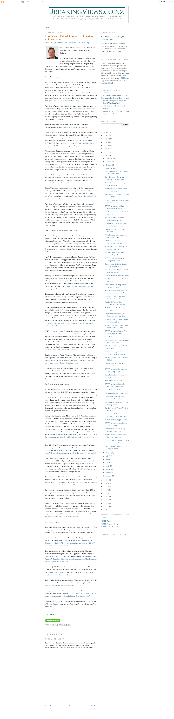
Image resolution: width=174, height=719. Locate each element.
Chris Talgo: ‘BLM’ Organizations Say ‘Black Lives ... (117, 341)
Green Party (67, 42)
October (109, 165)
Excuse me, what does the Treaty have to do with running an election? (115, 99)
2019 (106, 480)
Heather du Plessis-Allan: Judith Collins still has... (116, 189)
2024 (106, 142)
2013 (106, 500)
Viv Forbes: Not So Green (114, 380)
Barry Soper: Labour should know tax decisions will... (116, 376)
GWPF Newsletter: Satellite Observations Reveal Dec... (115, 314)
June (107, 459)
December (109, 158)
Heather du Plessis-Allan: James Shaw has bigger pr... (116, 435)
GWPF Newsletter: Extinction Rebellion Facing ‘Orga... (115, 397)
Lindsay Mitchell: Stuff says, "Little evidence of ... (115, 297)
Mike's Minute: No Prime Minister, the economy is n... (117, 320)
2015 (106, 493)
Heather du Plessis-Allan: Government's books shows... (116, 303)
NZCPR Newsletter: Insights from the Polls (113, 38)
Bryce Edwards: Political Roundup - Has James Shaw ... (116, 415)
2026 (106, 135)
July (107, 456)
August (108, 453)
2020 (106, 155)
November (109, 161)
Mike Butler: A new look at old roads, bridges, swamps (116, 224)
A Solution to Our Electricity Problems (114, 111)
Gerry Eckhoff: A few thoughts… (116, 393)
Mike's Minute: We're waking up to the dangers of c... (116, 184)
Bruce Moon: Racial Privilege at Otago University (116, 265)
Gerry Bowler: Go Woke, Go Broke (117, 275)
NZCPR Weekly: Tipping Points (116, 419)
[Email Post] (56, 625)
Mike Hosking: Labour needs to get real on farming (116, 236)
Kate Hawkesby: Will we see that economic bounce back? (116, 291)
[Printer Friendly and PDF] (52, 622)
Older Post (93, 706)
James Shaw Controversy (80, 42)
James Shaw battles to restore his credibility (63, 349)
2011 (106, 506)
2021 (106, 152)
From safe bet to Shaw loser (78, 127)
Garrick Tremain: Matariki (114, 390)
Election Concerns (107, 95)
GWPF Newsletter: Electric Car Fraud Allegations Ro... (115, 242)
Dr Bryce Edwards (56, 42)
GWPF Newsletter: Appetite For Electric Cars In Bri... (116, 424)
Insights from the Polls (108, 106)
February (109, 472)
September (109, 168)
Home (48, 27)
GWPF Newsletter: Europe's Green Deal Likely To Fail (116, 370)
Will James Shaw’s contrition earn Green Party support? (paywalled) (72, 453)
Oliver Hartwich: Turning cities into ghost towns (115, 447)
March (108, 469)
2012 (106, 503)
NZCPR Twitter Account (109, 527)
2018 (106, 483)
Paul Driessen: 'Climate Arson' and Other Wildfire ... (117, 195)
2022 (106, 149)
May (107, 462)
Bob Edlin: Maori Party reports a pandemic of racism (116, 285)
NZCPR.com (124, 78)
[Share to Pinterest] (69, 625)
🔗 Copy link (51, 614)
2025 (106, 139)
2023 (106, 145)
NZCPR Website (106, 521)
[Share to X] (65, 625)
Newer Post (49, 706)
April (108, 466)
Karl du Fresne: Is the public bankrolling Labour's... (114, 253)
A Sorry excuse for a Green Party (68, 100)
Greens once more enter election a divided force (61, 485)
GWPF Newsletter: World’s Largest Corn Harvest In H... (117, 441)
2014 (106, 496)
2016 (106, 490)
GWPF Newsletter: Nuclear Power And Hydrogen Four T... (116, 332)
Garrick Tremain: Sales (113, 337)
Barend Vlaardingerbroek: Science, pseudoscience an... (115, 353)
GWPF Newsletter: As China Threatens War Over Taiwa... (115, 207)
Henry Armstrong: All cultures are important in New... (116, 172)
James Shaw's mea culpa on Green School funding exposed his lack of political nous (71, 437)
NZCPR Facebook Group (109, 524)
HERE (110, 83)
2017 (106, 486)
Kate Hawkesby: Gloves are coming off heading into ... (115, 178)
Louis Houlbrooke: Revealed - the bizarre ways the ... (117, 201)
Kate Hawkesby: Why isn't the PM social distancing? (117, 270)
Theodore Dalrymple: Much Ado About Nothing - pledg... (116, 326)
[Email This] (60, 625)
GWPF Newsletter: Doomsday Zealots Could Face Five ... (115, 385)
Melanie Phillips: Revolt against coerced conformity (116, 247)
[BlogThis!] (62, 625)
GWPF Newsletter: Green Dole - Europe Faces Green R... (116, 259)
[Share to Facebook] (67, 625)
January (108, 476)
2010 (106, 510)
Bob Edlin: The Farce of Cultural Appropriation (116, 403)
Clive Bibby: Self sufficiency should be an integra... (115, 429)
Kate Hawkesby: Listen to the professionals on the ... (115, 218)
